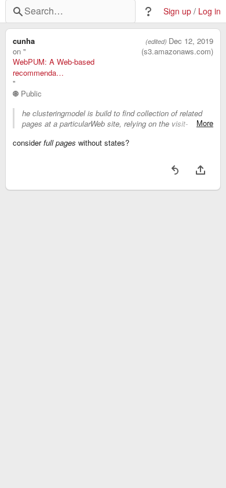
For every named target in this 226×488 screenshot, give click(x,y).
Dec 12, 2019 (191, 41)
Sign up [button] (177, 11)
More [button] (204, 123)
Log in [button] (209, 11)
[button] (148, 11)
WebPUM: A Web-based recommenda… (53, 67)
